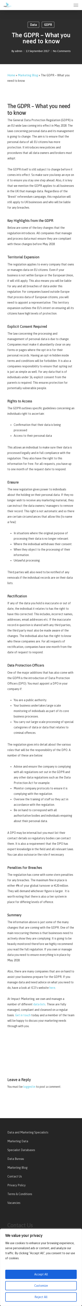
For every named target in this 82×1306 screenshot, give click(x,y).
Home (11, 75)
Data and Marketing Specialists (27, 1132)
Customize (41, 1285)
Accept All (41, 1274)
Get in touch (23, 1015)
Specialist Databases (21, 1150)
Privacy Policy (16, 1185)
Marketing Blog (28, 75)
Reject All (41, 1297)
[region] (41, 1267)
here (52, 987)
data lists (39, 1004)
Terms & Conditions (19, 1194)
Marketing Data (17, 1141)
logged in (29, 1086)
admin (18, 51)
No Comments (61, 51)
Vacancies (13, 1203)
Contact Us (14, 1176)
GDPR (48, 24)
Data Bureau (15, 1158)
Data (33, 24)
